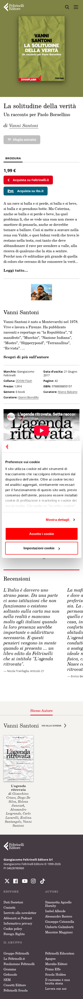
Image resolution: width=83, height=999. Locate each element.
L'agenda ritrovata (18, 788)
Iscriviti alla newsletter (20, 912)
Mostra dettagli (57, 520)
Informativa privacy (18, 923)
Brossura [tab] (13, 158)
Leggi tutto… (16, 270)
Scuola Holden (55, 974)
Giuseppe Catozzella (59, 921)
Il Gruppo (13, 942)
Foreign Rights (14, 934)
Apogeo (50, 958)
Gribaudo (10, 974)
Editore (11, 891)
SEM (7, 979)
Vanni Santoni (23, 125)
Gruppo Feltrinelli (16, 953)
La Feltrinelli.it (14, 958)
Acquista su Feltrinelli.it (31, 180)
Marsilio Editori (56, 964)
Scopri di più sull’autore (26, 357)
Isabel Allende (55, 911)
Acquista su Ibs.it (30, 191)
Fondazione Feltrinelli (19, 964)
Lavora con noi (55, 988)
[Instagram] (41, 881)
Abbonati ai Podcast (18, 918)
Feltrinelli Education (59, 953)
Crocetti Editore (15, 985)
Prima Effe (53, 969)
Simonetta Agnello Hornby (58, 904)
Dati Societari (13, 902)
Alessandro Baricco (58, 916)
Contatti (9, 907)
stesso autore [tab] (41, 710)
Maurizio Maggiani (59, 932)
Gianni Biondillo (28, 397)
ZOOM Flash (24, 381)
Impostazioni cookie (38, 548)
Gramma (10, 969)
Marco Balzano (67, 392)
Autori (51, 891)
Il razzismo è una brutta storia (57, 981)
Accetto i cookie (41, 534)
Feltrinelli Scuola (16, 990)
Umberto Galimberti (59, 927)
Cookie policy (13, 928)
